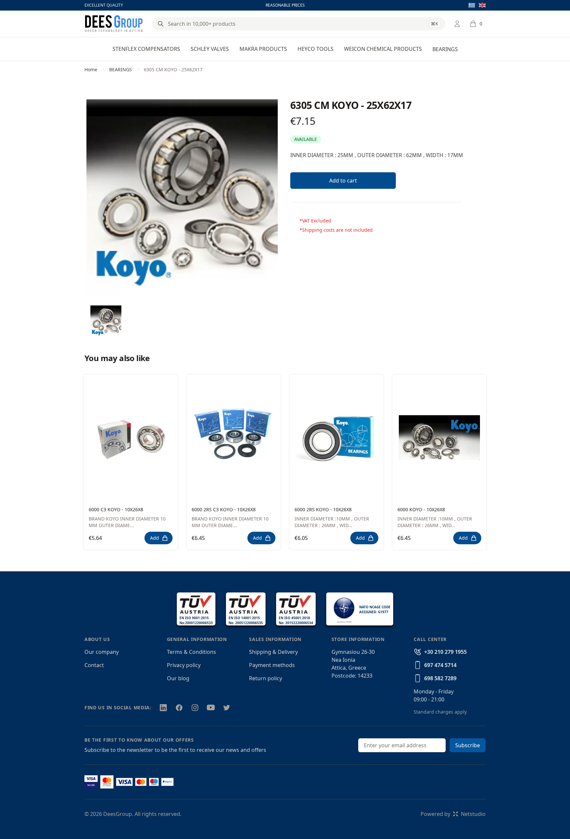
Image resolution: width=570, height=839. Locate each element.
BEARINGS (445, 49)
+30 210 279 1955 (445, 651)
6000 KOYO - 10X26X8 (421, 509)
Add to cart (343, 180)
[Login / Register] (457, 24)
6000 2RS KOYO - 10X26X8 (323, 509)
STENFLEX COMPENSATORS (146, 48)
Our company (101, 651)
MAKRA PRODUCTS (263, 48)
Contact (94, 665)
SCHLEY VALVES (210, 48)
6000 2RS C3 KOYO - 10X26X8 (224, 509)
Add (154, 538)
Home (90, 69)
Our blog (178, 678)
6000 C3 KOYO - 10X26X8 (116, 509)
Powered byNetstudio (453, 814)
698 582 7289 (440, 678)
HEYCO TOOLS (315, 48)
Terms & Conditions (191, 651)
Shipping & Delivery (273, 651)
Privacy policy (184, 665)
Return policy (265, 678)
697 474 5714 (440, 665)
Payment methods (272, 665)
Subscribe (467, 745)
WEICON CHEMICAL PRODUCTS (383, 48)
